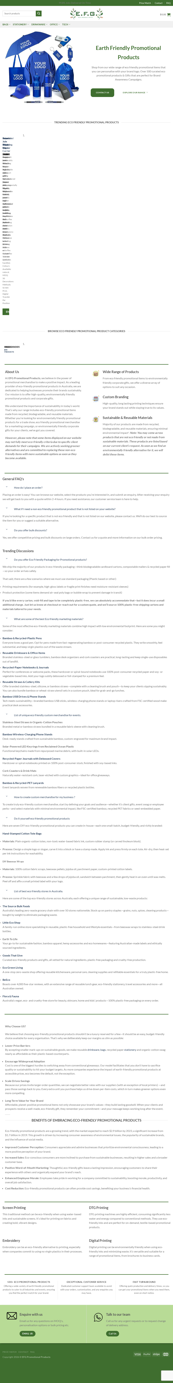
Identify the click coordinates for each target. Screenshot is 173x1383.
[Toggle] (7, 486)
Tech (65, 24)
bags (103, 1049)
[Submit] (39, 13)
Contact (159, 3)
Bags (5, 24)
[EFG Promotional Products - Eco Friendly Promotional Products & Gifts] (86, 13)
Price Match (145, 3)
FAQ (168, 3)
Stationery (20, 24)
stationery (130, 1049)
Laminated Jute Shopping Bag (8, 143)
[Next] (12, 225)
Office (54, 24)
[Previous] (3, 225)
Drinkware (38, 24)
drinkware (93, 1049)
